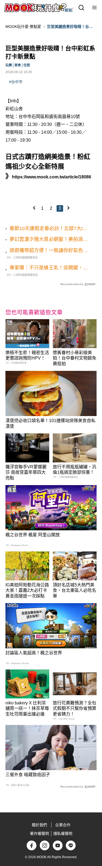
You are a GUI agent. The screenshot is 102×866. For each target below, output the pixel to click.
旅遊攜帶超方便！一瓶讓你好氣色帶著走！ (49, 251)
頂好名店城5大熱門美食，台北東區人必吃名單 (74, 591)
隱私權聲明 (62, 833)
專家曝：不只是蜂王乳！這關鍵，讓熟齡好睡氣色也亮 (49, 268)
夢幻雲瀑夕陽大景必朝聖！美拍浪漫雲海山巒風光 (49, 240)
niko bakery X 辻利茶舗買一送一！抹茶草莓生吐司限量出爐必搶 (27, 709)
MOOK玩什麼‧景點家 (23, 26)
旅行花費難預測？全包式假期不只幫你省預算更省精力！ (74, 709)
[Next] (68, 208)
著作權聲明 (39, 833)
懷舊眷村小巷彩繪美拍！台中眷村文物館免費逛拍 (74, 358)
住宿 (26, 65)
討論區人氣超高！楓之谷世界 (33, 653)
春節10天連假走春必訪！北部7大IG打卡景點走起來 (48, 229)
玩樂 (8, 65)
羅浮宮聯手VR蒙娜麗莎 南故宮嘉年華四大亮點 (26, 473)
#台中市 (16, 82)
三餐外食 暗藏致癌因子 (27, 774)
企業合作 (62, 825)
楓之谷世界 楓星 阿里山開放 (32, 534)
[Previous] (34, 208)
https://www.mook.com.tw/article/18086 (51, 177)
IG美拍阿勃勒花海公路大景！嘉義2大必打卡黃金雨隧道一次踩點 (27, 591)
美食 (17, 65)
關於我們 (39, 825)
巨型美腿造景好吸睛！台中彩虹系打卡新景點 (70, 26)
